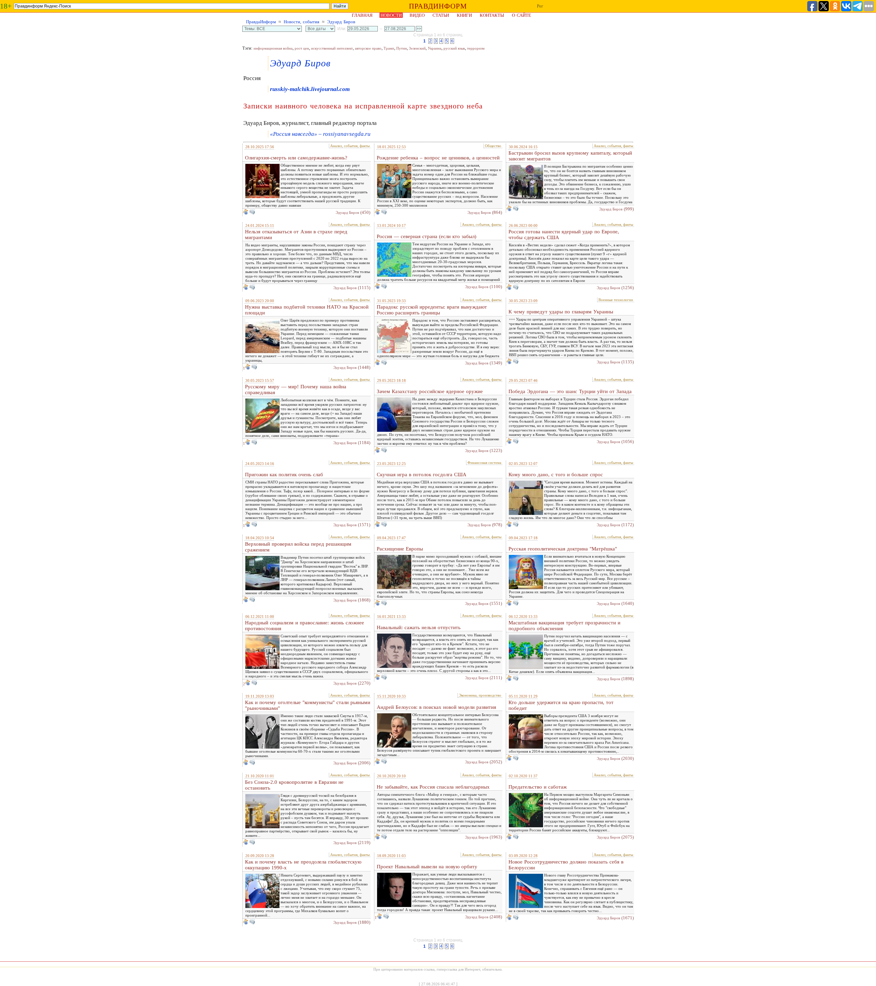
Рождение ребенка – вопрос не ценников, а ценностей (438, 157)
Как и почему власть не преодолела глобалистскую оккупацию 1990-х (303, 864)
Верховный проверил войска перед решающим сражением (298, 547)
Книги (464, 15)
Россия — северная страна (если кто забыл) (426, 236)
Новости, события (301, 21)
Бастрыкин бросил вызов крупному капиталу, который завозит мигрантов (570, 155)
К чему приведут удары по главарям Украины (560, 311)
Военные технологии (615, 300)
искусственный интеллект (332, 48)
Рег (540, 6)
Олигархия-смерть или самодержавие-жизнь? (296, 157)
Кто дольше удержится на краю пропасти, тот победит (561, 705)
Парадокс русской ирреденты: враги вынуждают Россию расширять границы (432, 309)
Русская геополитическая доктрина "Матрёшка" (562, 549)
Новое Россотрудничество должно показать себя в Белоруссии (565, 864)
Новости (391, 15)
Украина (434, 48)
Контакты (492, 15)
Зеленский (417, 48)
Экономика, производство (480, 695)
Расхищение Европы (400, 549)
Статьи (441, 15)
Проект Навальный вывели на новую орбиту (427, 866)
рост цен (302, 48)
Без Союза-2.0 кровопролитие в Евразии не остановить (294, 785)
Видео (417, 15)
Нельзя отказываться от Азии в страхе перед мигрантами (296, 234)
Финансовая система (484, 462)
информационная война (273, 48)
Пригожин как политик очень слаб (284, 474)
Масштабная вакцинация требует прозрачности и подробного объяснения (564, 625)
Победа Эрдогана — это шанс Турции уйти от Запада (570, 391)
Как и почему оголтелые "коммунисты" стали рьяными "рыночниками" (307, 705)
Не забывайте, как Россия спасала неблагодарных (433, 787)
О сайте (521, 15)
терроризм (476, 48)
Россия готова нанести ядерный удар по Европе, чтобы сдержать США (563, 234)
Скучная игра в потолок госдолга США (421, 474)
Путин (401, 48)
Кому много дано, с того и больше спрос (555, 474)
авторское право (368, 48)
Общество (493, 146)
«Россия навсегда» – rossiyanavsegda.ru (320, 134)
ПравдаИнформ (261, 21)
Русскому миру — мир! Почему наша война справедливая (295, 389)
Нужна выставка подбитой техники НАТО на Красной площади (307, 309)
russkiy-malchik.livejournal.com (310, 89)
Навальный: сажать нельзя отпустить (419, 627)
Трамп (389, 48)
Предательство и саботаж (537, 787)
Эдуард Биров (341, 21)
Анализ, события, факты (350, 146)
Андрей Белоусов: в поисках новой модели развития (436, 707)
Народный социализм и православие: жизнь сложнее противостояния (304, 625)
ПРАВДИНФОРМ (438, 6)
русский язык (454, 48)
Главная (362, 15)
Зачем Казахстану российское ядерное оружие (430, 391)
